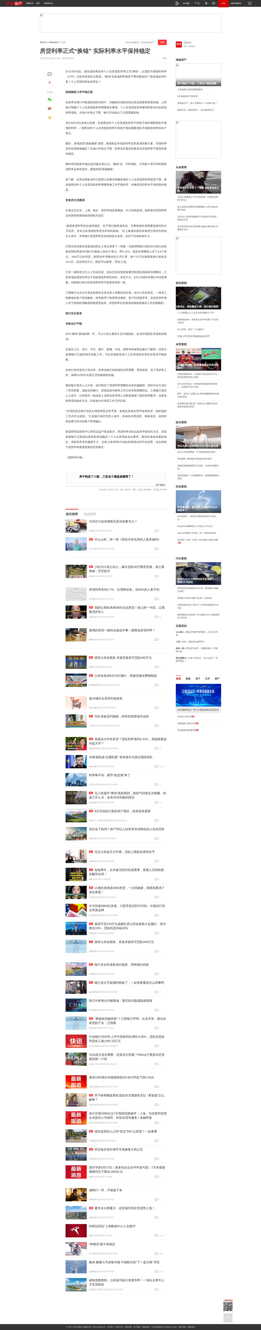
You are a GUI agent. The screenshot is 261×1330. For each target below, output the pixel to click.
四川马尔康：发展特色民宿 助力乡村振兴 (196, 719)
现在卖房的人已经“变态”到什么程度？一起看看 (126, 1131)
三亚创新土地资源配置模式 (190, 89)
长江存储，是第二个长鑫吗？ (191, 329)
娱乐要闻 (181, 422)
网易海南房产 (54, 42)
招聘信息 (128, 1327)
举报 (165, 58)
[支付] (207, 3)
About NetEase (99, 1327)
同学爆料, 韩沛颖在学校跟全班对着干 (194, 459)
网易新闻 (187, 43)
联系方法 (119, 1327)
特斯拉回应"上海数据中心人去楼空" (112, 1226)
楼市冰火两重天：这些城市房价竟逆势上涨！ (125, 1208)
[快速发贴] (50, 74)
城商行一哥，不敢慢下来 (105, 1190)
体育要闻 (181, 344)
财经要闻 (181, 283)
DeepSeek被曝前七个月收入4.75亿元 (195, 526)
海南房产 (181, 59)
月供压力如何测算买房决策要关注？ (113, 521)
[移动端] (177, 3)
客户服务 (137, 1327)
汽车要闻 (181, 558)
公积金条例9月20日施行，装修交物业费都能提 (126, 675)
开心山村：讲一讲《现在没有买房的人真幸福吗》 (128, 539)
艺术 (207, 678)
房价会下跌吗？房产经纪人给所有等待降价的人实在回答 (126, 829)
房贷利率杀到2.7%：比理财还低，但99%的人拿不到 (124, 589)
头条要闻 (181, 167)
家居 (178, 678)
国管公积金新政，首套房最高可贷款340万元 (124, 942)
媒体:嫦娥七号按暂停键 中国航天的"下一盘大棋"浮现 (124, 1262)
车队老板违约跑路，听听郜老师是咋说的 (122, 716)
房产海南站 (160, 484)
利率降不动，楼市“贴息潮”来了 (109, 775)
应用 (38, 3)
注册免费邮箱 (235, 3)
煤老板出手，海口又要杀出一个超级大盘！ (197, 103)
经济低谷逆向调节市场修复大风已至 (119, 1149)
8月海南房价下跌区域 (187, 96)
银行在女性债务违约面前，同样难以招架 (122, 964)
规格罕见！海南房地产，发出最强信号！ (196, 110)
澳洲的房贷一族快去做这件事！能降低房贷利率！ (122, 630)
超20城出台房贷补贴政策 (105, 698)
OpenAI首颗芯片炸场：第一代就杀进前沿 (196, 533)
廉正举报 (182, 1327)
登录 (223, 3)
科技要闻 (181, 486)
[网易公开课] (186, 3)
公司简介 (110, 1327)
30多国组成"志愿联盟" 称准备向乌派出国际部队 (121, 757)
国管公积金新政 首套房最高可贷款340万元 (123, 657)
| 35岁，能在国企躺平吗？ (190, 641)
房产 (217, 678)
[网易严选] (197, 3)
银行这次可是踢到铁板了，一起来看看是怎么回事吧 (129, 982)
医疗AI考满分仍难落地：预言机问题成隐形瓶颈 (120, 1000)
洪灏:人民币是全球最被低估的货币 (193, 336)
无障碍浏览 (48, 3)
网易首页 (30, 3)
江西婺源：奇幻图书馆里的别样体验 (194, 736)
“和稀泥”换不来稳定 (102, 1244)
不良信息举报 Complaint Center (164, 1327)
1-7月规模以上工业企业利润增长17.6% (195, 312)
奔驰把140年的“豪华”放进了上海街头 (194, 598)
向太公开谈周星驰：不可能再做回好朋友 (196, 452)
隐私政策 (146, 1327)
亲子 (197, 678)
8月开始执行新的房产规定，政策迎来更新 (123, 811)
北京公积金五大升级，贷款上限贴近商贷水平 (125, 852)
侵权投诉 (191, 1327)
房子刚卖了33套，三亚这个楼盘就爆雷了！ (106, 476)
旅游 (188, 678)
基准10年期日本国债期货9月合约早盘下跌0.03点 (121, 1077)
